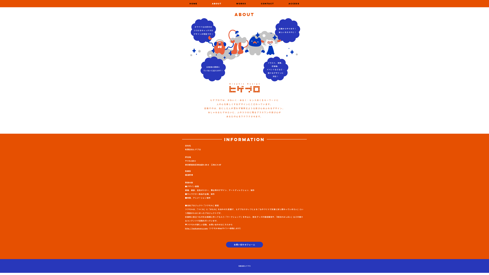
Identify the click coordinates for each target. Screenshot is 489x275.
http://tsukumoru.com (196, 228)
